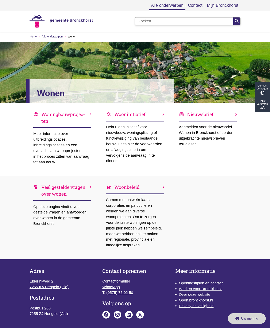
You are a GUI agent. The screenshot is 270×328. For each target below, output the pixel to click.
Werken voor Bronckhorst (200, 289)
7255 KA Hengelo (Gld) (49, 287)
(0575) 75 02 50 (119, 293)
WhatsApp (111, 287)
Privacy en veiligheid (196, 306)
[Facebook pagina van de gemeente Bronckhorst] (106, 315)
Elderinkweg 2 (41, 281)
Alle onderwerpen (52, 36)
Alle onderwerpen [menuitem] (167, 5)
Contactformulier (116, 281)
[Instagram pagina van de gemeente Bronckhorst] (117, 315)
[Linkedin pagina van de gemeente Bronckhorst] (129, 315)
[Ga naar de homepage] (61, 21)
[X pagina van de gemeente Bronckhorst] (140, 315)
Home (33, 36)
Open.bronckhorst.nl (196, 300)
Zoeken (236, 21)
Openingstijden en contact (201, 283)
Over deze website (194, 294)
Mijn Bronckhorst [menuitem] (222, 5)
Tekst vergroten (262, 102)
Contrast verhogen (262, 87)
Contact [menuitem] (195, 5)
